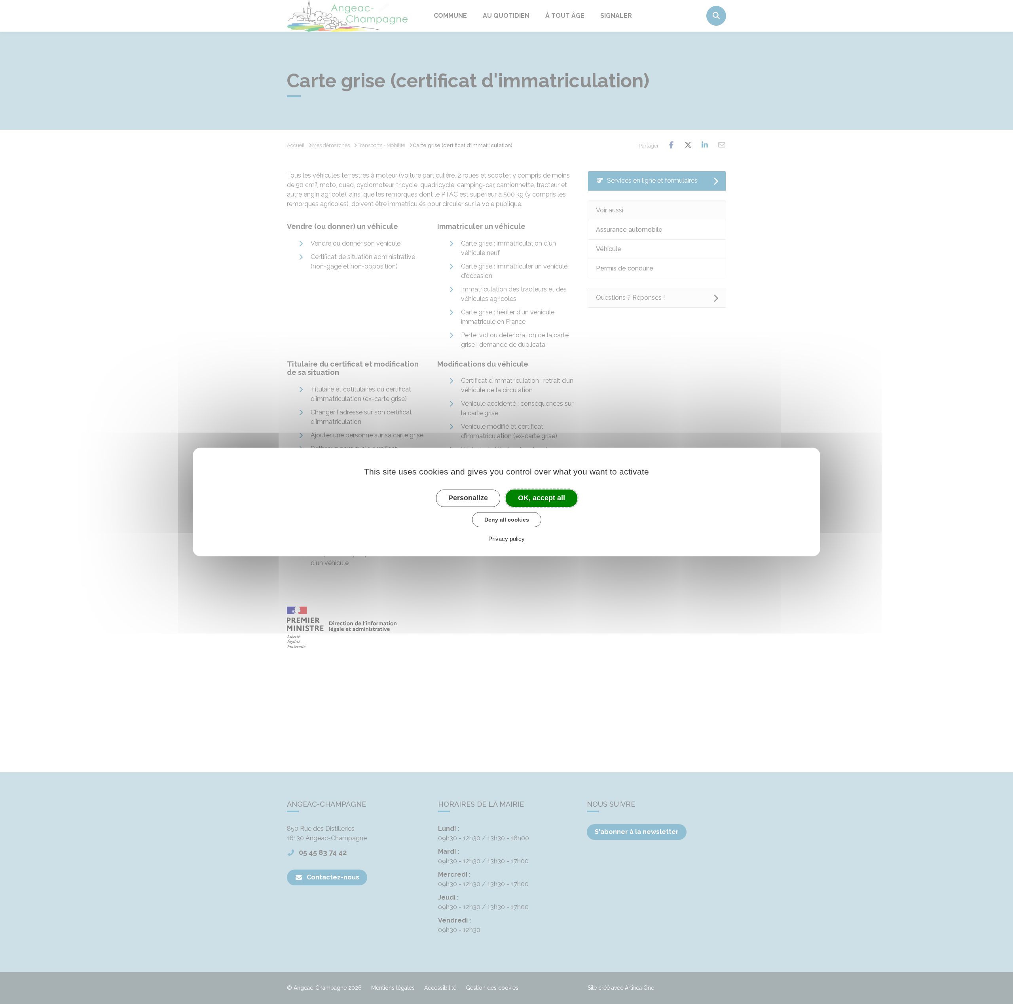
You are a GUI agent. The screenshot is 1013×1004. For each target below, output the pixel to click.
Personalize (468, 498)
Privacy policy (506, 538)
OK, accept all (541, 498)
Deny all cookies (506, 519)
